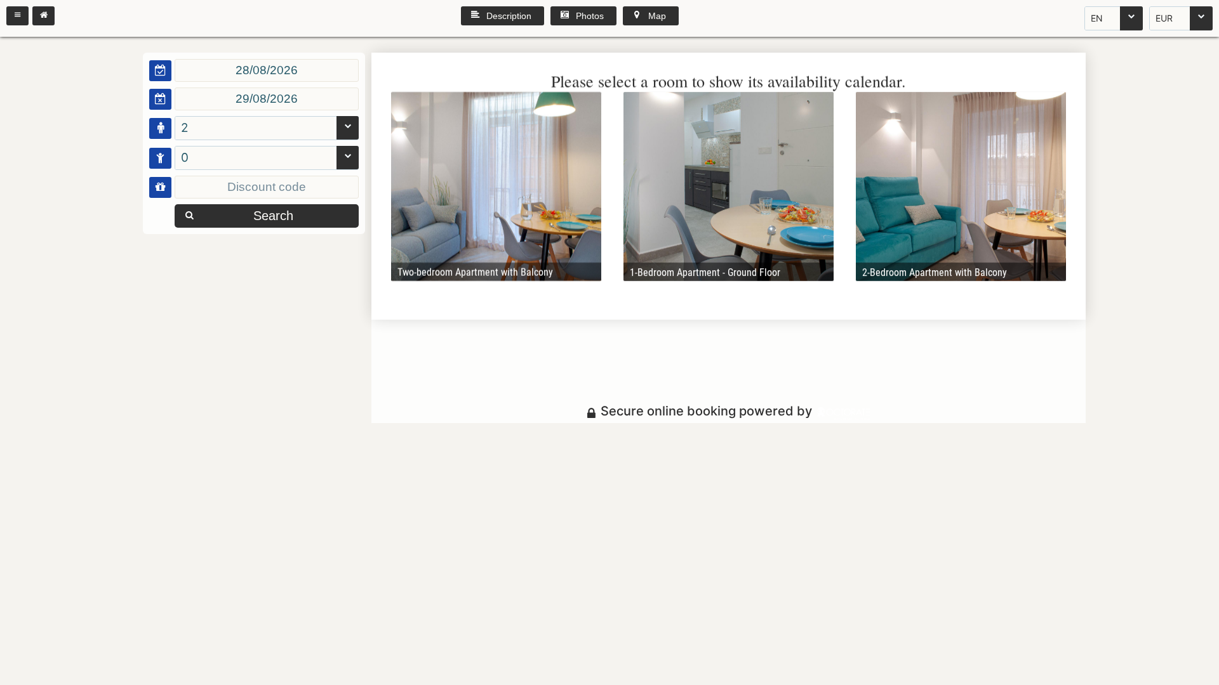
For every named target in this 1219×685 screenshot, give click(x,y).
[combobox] (1113, 18)
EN (1097, 18)
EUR (1164, 18)
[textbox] (267, 70)
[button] (17, 15)
